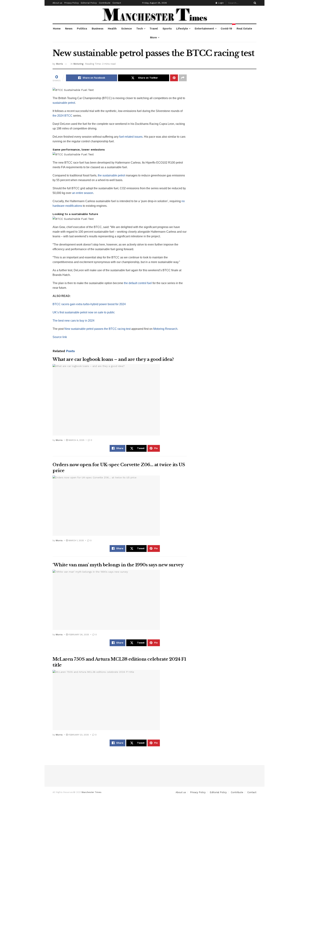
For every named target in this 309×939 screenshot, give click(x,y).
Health (112, 28)
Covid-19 (226, 27)
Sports (167, 28)
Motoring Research (165, 328)
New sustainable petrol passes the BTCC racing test (97, 328)
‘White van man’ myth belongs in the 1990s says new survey (118, 564)
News (68, 28)
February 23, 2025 (78, 734)
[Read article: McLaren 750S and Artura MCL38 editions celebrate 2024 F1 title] (106, 700)
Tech (139, 28)
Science (126, 28)
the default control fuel (138, 283)
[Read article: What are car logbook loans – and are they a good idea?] (106, 399)
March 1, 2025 (76, 540)
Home (57, 28)
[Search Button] (254, 3)
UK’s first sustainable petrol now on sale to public (84, 312)
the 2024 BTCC (62, 115)
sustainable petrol (64, 102)
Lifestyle (182, 28)
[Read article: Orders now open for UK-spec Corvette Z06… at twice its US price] (106, 505)
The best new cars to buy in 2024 (73, 320)
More (153, 37)
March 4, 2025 (76, 440)
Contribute (104, 3)
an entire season (82, 192)
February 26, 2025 (78, 634)
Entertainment (204, 28)
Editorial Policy (89, 3)
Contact (116, 3)
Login (220, 3)
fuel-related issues (131, 136)
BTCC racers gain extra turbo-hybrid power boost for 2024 (89, 304)
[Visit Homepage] (154, 14)
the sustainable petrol (111, 175)
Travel (153, 28)
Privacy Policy (71, 3)
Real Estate (244, 28)
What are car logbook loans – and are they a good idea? (113, 359)
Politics (82, 28)
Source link (60, 337)
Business (97, 28)
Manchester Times (91, 792)
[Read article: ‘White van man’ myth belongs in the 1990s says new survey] (106, 600)
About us (57, 3)
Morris (59, 63)
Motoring (78, 63)
